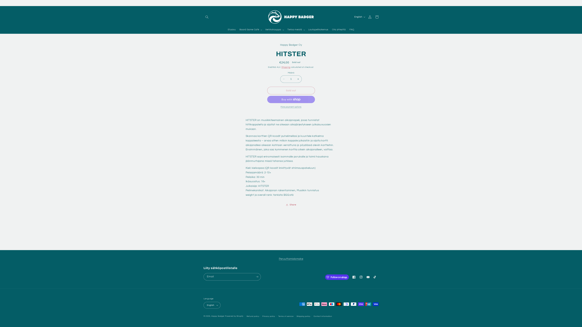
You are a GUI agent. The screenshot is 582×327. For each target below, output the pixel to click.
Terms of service (286, 316)
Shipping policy (303, 316)
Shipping (285, 67)
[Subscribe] (257, 277)
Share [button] (293, 205)
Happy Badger (217, 316)
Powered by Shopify (234, 316)
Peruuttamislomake (291, 259)
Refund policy (253, 316)
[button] (207, 16)
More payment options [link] (291, 107)
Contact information (323, 316)
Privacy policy (268, 316)
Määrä (291, 73)
